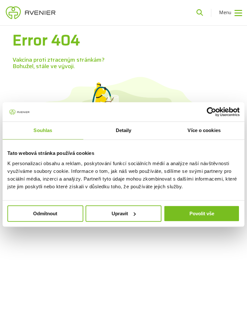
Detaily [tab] (124, 130)
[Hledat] (200, 13)
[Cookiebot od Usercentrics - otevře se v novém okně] (211, 112)
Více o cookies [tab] (204, 130)
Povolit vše (201, 213)
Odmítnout (45, 213)
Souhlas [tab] (42, 130)
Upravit (120, 213)
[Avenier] (30, 12)
